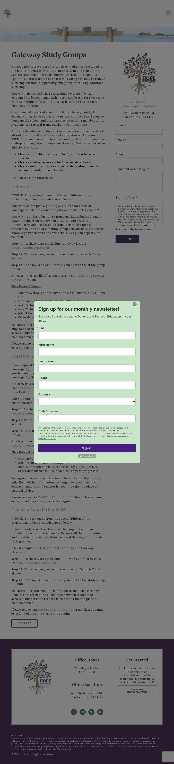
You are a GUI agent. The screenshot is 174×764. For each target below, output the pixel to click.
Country (44, 394)
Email (42, 327)
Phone (43, 377)
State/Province (49, 411)
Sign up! (87, 448)
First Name (46, 344)
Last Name (46, 361)
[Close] (137, 304)
